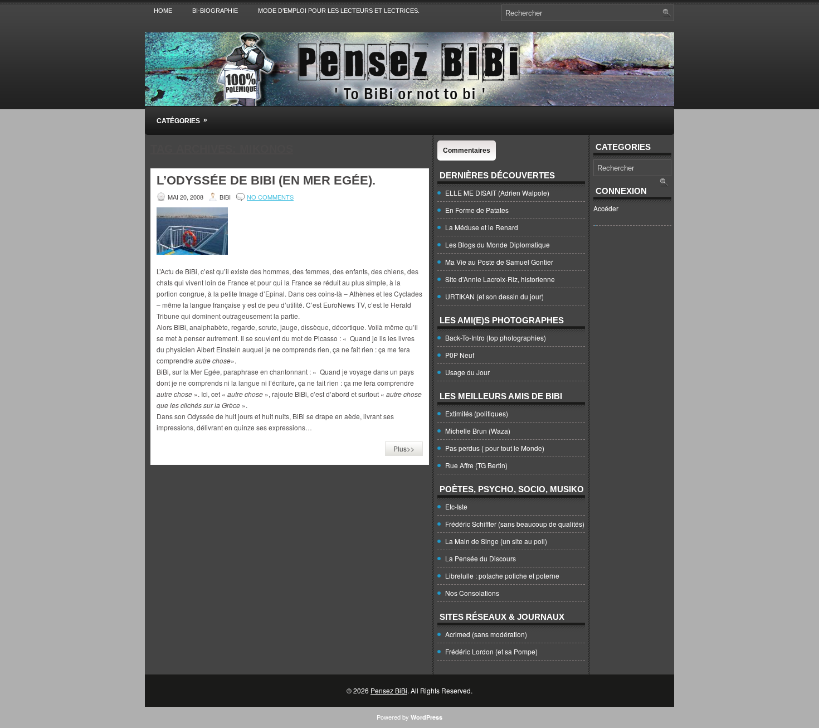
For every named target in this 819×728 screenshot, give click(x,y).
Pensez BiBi (388, 690)
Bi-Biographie (215, 10)
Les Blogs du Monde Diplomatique (497, 244)
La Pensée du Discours (480, 558)
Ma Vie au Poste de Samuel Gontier (499, 261)
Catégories (182, 120)
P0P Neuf (459, 355)
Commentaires (466, 150)
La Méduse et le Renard (481, 227)
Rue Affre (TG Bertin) (476, 465)
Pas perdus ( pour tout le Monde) (494, 448)
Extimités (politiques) (476, 413)
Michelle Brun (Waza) (477, 430)
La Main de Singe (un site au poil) (496, 541)
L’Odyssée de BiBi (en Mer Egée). (266, 180)
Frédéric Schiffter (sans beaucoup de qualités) (514, 523)
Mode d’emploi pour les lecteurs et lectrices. (339, 10)
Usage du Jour (467, 372)
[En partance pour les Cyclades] (192, 251)
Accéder (605, 208)
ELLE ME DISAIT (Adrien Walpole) (497, 192)
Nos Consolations (472, 593)
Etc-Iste (456, 506)
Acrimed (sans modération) (486, 634)
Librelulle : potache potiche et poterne (502, 575)
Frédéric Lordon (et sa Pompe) (491, 651)
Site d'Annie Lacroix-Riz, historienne (500, 279)
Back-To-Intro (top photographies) (495, 337)
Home (163, 10)
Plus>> (404, 448)
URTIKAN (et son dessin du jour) (494, 296)
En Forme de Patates (477, 210)
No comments (270, 196)
